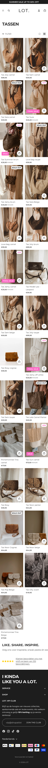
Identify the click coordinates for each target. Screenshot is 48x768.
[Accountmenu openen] (39, 10)
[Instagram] (8, 731)
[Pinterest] (17, 731)
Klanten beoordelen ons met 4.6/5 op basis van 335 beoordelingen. (29, 661)
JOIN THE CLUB (33, 722)
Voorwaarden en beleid (24, 757)
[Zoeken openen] (9, 10)
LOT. (27, 762)
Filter (8, 34)
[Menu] (3, 11)
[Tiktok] (13, 731)
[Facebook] (3, 731)
